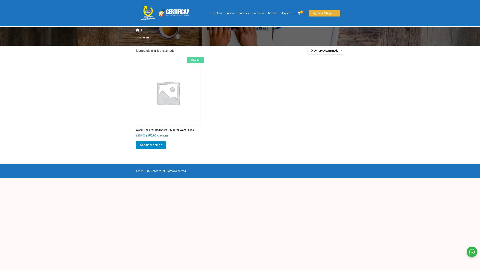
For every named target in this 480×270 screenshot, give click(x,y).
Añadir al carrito (151, 145)
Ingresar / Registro (324, 13)
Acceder (273, 13)
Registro (286, 13)
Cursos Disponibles (237, 13)
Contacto (258, 13)
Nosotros (216, 13)
